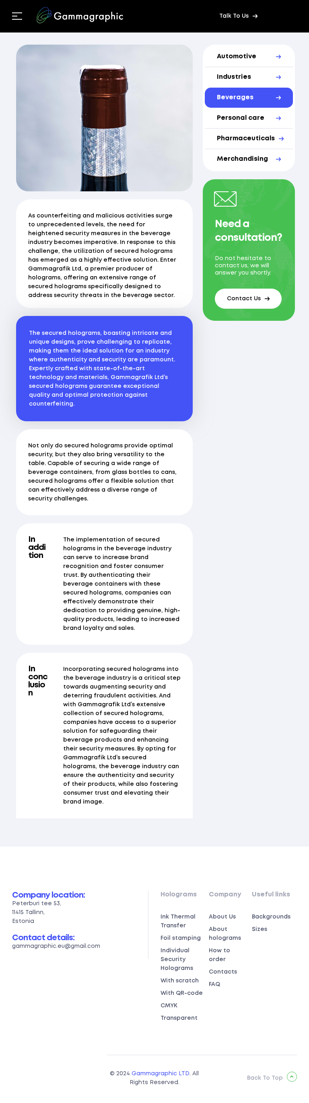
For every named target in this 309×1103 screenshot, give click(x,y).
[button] (238, 16)
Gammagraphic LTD (161, 1073)
